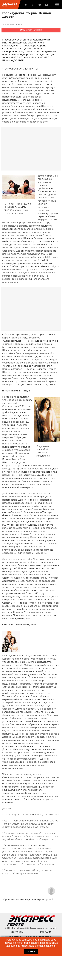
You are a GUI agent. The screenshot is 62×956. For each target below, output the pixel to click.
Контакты (17, 932)
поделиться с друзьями (32, 30)
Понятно (31, 951)
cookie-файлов (46, 946)
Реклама (45, 932)
